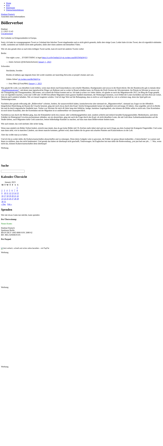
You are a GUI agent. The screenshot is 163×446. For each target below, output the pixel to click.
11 (7, 193)
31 (5, 202)
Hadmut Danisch (8, 14)
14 (15, 193)
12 (10, 193)
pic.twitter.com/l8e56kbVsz (29, 79)
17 (5, 196)
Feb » (9, 204)
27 (13, 199)
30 (2, 202)
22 (18, 196)
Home (8, 3)
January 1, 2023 (44, 62)
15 (18, 193)
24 (5, 199)
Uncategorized (7, 34)
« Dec (3, 204)
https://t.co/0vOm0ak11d (52, 57)
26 (10, 199)
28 (15, 199)
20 (13, 196)
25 (7, 199)
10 (5, 193)
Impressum (10, 8)
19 (10, 196)
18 (7, 196)
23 (2, 199)
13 (13, 193)
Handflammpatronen (10, 90)
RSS (8, 5)
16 (2, 196)
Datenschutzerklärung (15, 10)
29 (18, 199)
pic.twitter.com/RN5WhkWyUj (74, 57)
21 (15, 196)
